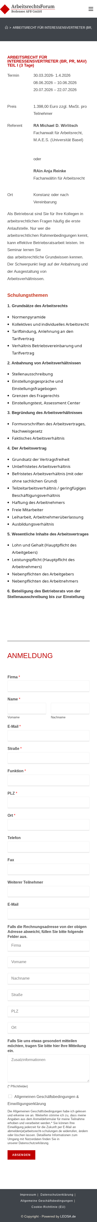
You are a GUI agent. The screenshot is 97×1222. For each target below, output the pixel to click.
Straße (15, 749)
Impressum (28, 1194)
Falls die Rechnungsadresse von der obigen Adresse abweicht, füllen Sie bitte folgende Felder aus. (47, 932)
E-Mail (14, 726)
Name (14, 699)
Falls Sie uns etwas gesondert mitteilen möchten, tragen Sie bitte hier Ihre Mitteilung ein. (47, 1046)
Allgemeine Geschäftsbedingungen (46, 1200)
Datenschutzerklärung (56, 1194)
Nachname (58, 717)
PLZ (12, 793)
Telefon (14, 838)
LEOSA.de (68, 1216)
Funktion (17, 771)
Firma (14, 677)
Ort (11, 815)
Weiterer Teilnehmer (25, 882)
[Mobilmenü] (91, 8)
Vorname (14, 717)
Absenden (21, 1155)
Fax (11, 860)
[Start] (6, 27)
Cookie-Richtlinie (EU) (48, 1207)
